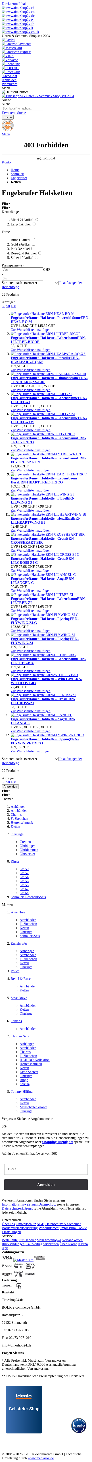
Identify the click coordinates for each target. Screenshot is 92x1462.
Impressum (68, 1228)
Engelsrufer (19, 178)
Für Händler (27, 1240)
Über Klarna (68, 1244)
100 (13, 306)
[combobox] (22, 108)
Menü (6, 134)
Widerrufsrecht (49, 1228)
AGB (40, 1224)
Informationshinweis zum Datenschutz (29, 1204)
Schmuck (17, 174)
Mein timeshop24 (49, 1240)
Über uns (8, 1224)
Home (15, 170)
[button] (30, 330)
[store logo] (38, 96)
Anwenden (10, 786)
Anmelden (46, 1185)
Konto (6, 162)
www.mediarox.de (41, 1458)
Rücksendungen (13, 1244)
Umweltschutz (26, 1224)
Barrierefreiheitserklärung (20, 1228)
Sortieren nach (12, 283)
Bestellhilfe (10, 1240)
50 (8, 306)
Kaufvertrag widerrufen (42, 1244)
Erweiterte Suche (14, 113)
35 (3, 306)
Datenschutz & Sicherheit (63, 1224)
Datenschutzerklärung (17, 1208)
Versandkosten (72, 1240)
